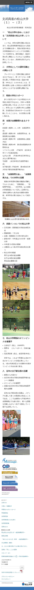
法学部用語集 (5, 523)
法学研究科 (5, 516)
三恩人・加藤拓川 (7, 506)
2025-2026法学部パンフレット (11, 572)
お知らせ (4, 502)
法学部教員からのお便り (9, 519)
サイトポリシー (6, 579)
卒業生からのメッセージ (9, 509)
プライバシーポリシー (8, 576)
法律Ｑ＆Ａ (5, 526)
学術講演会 (5, 513)
